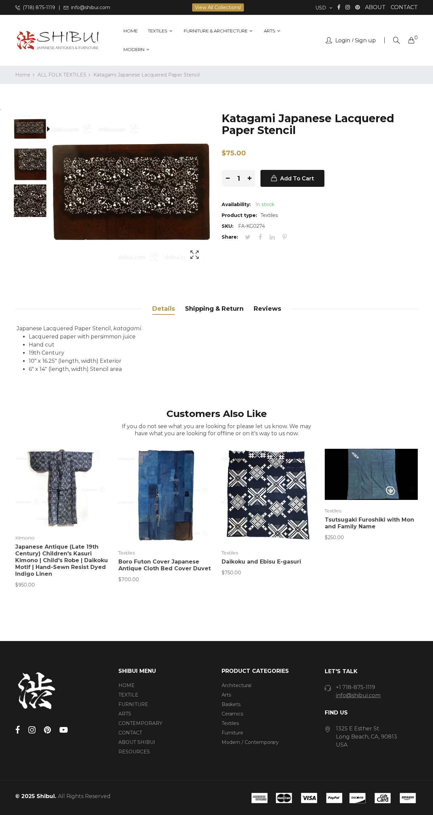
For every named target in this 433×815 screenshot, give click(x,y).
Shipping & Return (214, 308)
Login (342, 40)
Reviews (267, 308)
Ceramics (232, 714)
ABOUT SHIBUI (136, 742)
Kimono (25, 538)
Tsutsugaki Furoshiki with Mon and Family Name (369, 523)
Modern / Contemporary (250, 742)
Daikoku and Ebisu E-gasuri (261, 561)
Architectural (236, 685)
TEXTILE (128, 695)
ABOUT (375, 7)
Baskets (231, 704)
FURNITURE (133, 704)
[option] (33, 130)
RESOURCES (134, 752)
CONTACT (404, 7)
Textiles (126, 553)
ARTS (124, 714)
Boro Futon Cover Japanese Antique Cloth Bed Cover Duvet (164, 565)
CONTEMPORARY (140, 723)
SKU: (227, 226)
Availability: (236, 204)
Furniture (232, 733)
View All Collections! (218, 7)
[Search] (396, 40)
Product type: (239, 215)
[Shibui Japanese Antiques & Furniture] (57, 40)
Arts (226, 695)
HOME (126, 685)
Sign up (365, 40)
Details (163, 308)
